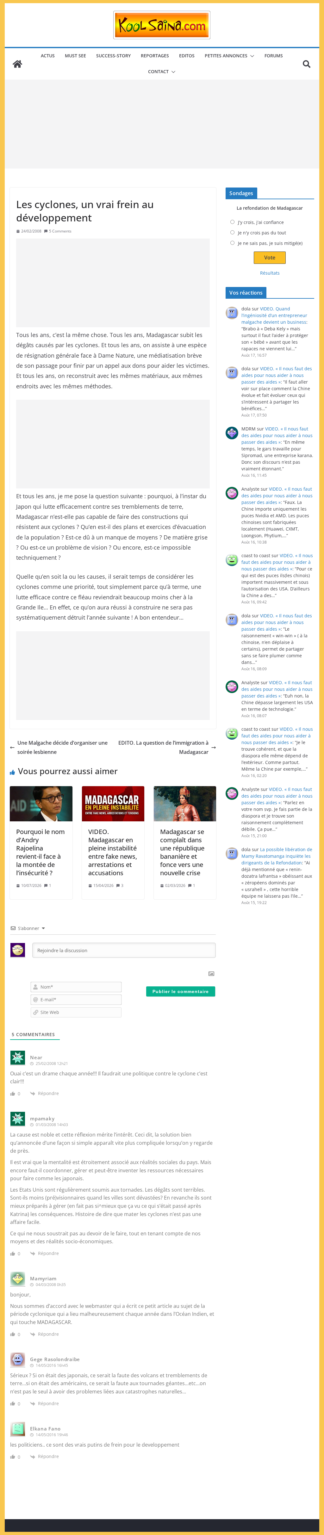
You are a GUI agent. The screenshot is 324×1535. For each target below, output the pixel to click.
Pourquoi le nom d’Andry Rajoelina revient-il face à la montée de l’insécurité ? (40, 852)
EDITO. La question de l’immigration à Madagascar (163, 747)
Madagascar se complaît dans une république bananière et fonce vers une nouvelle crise (182, 852)
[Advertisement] (162, 124)
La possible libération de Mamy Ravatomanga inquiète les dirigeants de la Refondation (276, 856)
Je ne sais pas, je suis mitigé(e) (270, 243)
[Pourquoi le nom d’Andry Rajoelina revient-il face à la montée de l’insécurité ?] (41, 803)
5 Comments (60, 231)
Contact (158, 71)
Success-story (113, 56)
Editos (187, 56)
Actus (48, 56)
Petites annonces (226, 56)
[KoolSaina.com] (17, 64)
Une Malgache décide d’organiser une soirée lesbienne (62, 747)
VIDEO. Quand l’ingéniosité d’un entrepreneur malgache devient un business (274, 315)
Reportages (155, 56)
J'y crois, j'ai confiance (261, 222)
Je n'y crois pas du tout (262, 233)
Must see (75, 56)
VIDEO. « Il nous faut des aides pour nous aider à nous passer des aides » (276, 375)
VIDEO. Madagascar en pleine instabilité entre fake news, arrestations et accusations (112, 852)
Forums (274, 56)
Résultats (270, 273)
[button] (250, 56)
